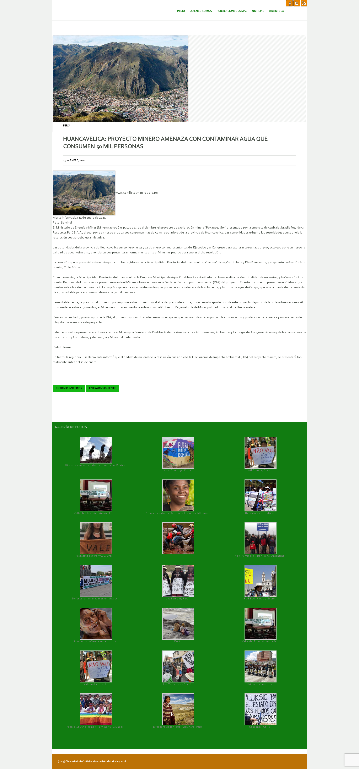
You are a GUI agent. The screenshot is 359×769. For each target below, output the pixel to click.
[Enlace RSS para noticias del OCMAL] (304, 3)
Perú (66, 125)
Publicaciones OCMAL (232, 11)
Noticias (258, 11)
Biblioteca (276, 11)
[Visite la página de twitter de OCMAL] (296, 3)
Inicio (181, 11)
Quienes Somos (201, 11)
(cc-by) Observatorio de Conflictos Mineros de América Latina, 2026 (92, 761)
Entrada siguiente (102, 388)
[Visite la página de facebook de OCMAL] (289, 3)
